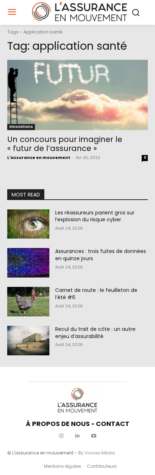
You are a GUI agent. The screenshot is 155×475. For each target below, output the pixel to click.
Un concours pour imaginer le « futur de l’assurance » (64, 144)
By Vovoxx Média (96, 453)
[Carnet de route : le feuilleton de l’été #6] (28, 301)
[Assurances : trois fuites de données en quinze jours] (28, 263)
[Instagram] (61, 436)
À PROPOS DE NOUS (58, 423)
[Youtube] (94, 436)
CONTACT (112, 423)
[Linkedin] (77, 436)
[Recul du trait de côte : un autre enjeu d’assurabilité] (28, 340)
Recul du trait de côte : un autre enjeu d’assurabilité (95, 332)
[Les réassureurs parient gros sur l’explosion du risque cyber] (28, 224)
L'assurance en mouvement (38, 157)
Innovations (21, 126)
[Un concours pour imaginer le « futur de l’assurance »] (77, 95)
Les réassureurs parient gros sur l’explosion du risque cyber (94, 216)
